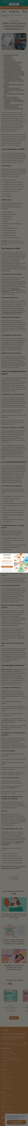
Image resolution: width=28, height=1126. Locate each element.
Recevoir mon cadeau (7, 566)
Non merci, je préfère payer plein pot (7, 568)
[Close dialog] (27, 554)
